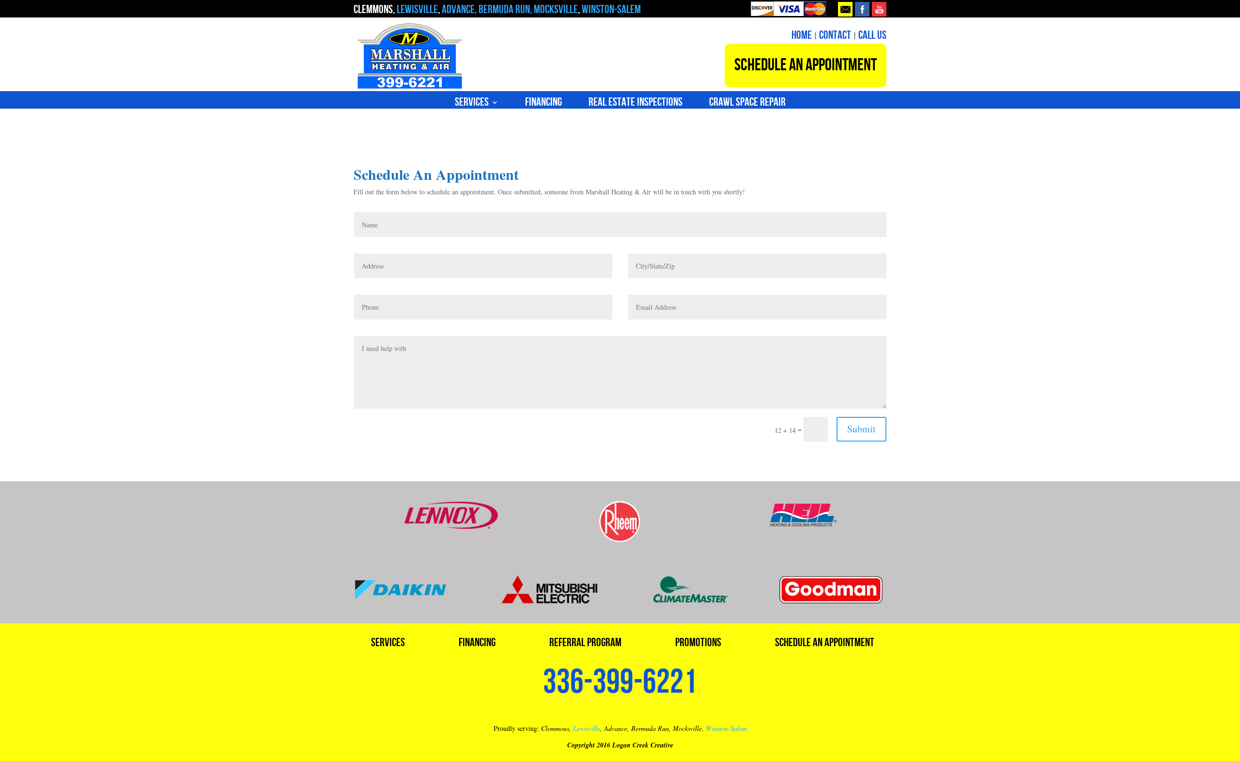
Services (472, 104)
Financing (543, 104)
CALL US (872, 35)
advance (458, 9)
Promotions (698, 644)
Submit (861, 428)
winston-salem (610, 9)
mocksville (556, 9)
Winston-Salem (726, 728)
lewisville (417, 9)
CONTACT (835, 35)
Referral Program (585, 644)
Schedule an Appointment (824, 644)
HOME (801, 35)
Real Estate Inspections (635, 104)
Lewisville (586, 728)
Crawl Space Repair (747, 104)
